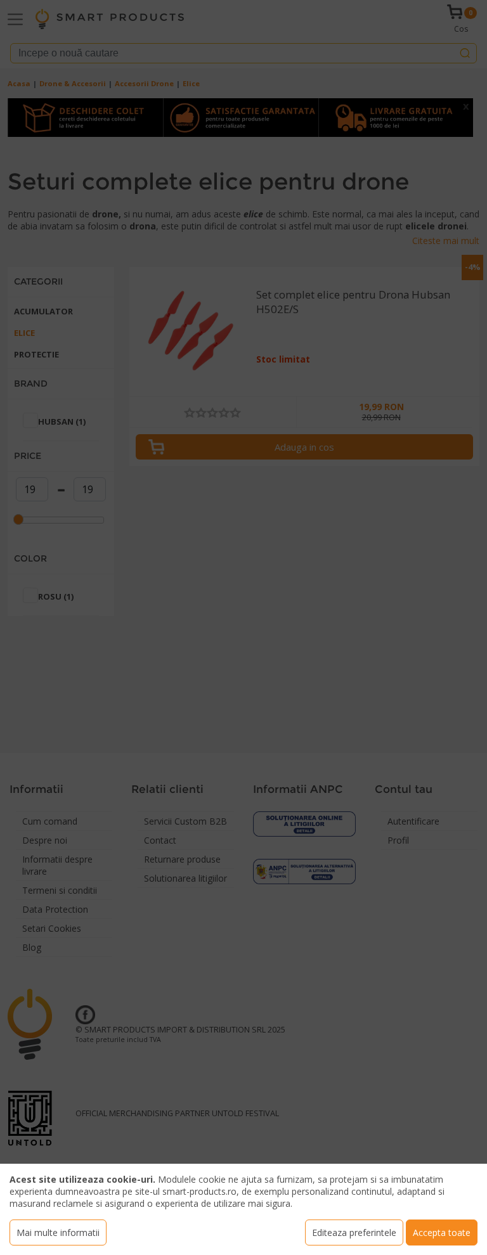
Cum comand (49, 821)
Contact (160, 840)
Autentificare (413, 821)
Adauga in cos (304, 447)
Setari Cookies (51, 928)
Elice (191, 83)
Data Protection (55, 909)
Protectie (36, 354)
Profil (398, 840)
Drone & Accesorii (72, 83)
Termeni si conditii (59, 890)
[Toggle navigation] (15, 19)
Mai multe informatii (58, 1232)
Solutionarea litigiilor (185, 878)
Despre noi (44, 840)
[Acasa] (110, 19)
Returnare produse (182, 859)
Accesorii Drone (144, 83)
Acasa (19, 83)
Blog (31, 947)
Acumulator (43, 311)
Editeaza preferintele (354, 1232)
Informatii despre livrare (57, 865)
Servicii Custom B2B (185, 821)
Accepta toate (442, 1232)
